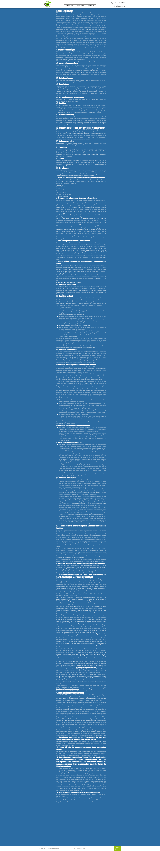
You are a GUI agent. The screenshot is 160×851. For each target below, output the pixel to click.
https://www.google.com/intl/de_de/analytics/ (69, 691)
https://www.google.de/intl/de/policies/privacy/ (67, 687)
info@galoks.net (119, 6)
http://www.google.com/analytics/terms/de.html (67, 689)
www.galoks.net (64, 196)
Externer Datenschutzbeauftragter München (90, 800)
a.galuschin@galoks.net (66, 194)
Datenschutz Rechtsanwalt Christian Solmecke (78, 802)
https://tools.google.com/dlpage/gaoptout (86, 667)
